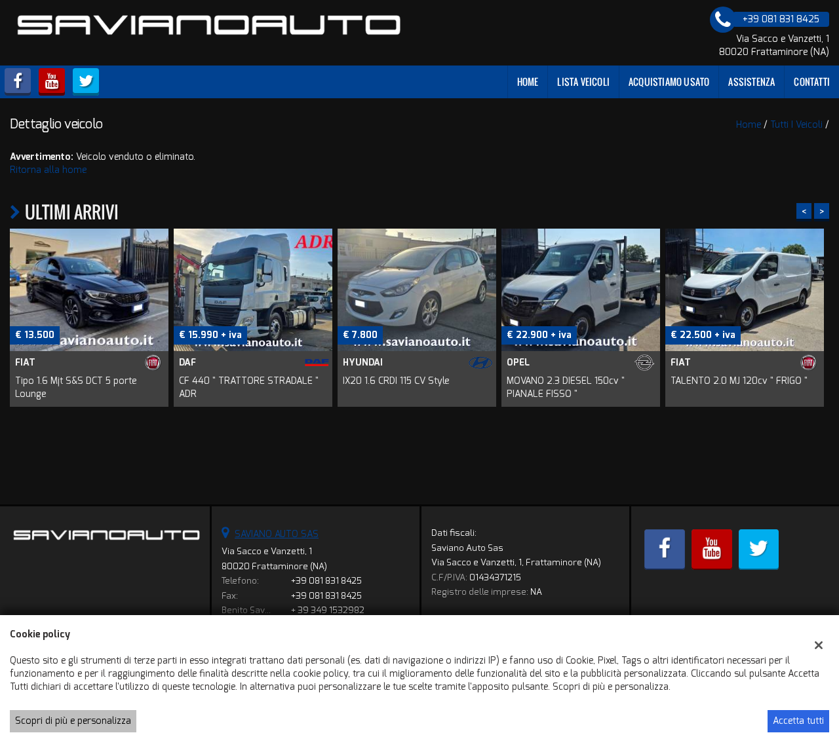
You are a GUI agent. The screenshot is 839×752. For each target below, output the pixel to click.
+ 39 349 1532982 (327, 610)
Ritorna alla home (48, 170)
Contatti (812, 81)
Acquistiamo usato (669, 81)
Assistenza (751, 81)
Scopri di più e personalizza (73, 721)
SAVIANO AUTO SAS (277, 534)
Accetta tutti (798, 721)
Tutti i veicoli (796, 125)
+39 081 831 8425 (326, 580)
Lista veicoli (583, 81)
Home (528, 81)
